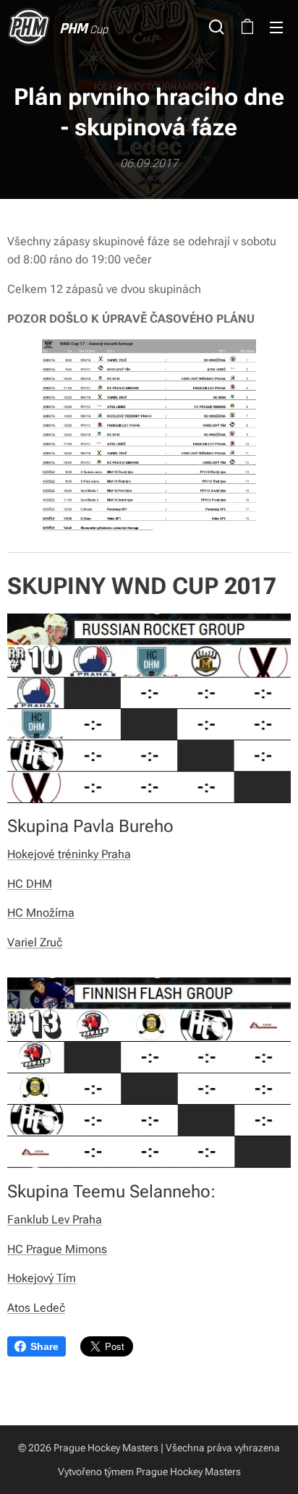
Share (44, 1346)
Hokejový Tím (41, 1278)
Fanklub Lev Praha (54, 1219)
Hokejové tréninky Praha (69, 854)
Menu (276, 26)
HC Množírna (40, 913)
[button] (216, 27)
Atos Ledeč (36, 1308)
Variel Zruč (34, 942)
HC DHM (29, 884)
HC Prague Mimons (57, 1249)
